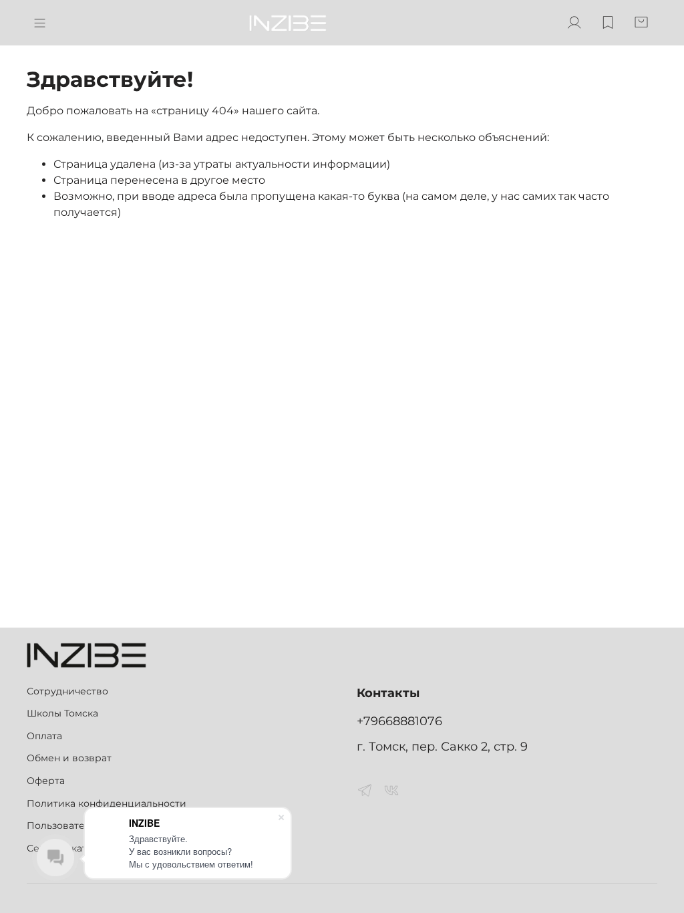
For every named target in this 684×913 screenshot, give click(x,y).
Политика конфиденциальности (106, 803)
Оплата (44, 736)
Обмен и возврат (69, 758)
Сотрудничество (67, 691)
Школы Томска (62, 713)
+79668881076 (399, 721)
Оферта (46, 781)
